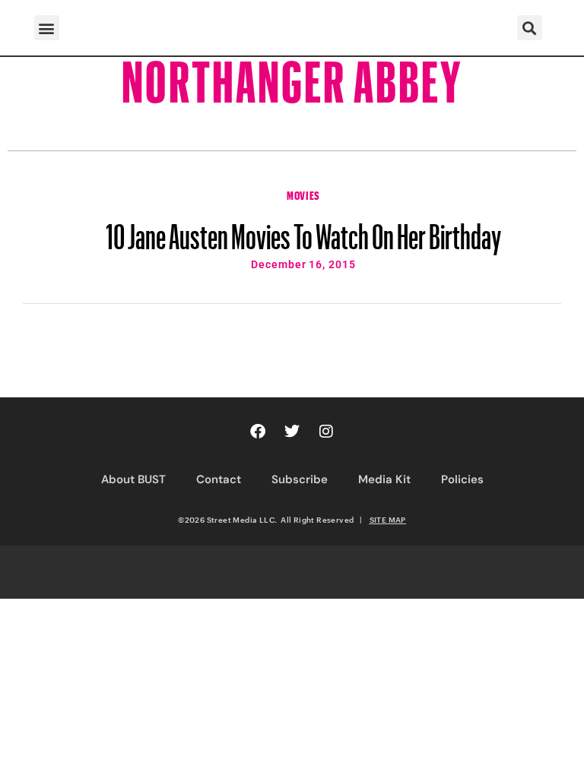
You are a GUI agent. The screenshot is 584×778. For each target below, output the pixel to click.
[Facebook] (258, 431)
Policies (462, 479)
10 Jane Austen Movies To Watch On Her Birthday (303, 229)
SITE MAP (388, 519)
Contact (218, 479)
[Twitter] (292, 431)
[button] (46, 27)
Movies (303, 194)
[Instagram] (326, 431)
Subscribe (299, 479)
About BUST (133, 479)
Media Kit (384, 479)
